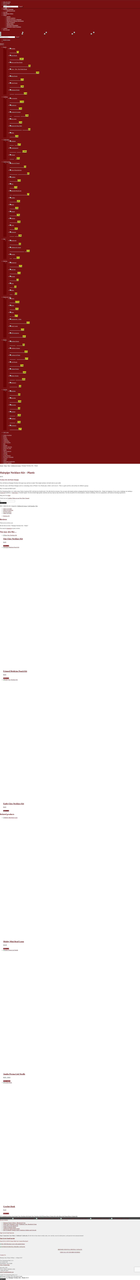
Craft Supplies (7, 161)
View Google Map (5, 1265)
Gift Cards (6, 432)
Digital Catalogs (7, 463)
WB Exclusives (7, 451)
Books (5, 340)
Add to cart (3, 503)
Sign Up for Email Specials (7, 1238)
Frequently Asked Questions (13, 27)
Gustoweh (2, 492)
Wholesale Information (12, 25)
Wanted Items (9, 24)
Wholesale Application (9, 461)
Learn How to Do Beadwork (10, 1225)
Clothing (5, 97)
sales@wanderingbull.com (7, 1272)
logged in (9, 528)
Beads (4, 47)
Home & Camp (7, 297)
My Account (6, 29)
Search (17, 37)
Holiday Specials (7, 447)
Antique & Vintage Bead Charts (11, 1228)
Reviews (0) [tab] (6, 516)
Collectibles (6, 139)
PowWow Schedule (8, 9)
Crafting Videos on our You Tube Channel (18, 498)
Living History (7, 455)
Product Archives (10, 18)
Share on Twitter (7, 509)
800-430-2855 (7, 2)
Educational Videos (8, 13)
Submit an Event (10, 10)
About (4, 15)
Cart (4, 8)
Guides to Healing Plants (9, 1227)
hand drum (15, 492)
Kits (4, 239)
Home (1, 465)
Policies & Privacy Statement (13, 19)
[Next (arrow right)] (137, 640)
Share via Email (7, 513)
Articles (8, 16)
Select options (6, 1081)
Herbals (5, 261)
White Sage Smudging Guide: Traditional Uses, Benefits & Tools (20, 1224)
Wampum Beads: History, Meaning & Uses (14, 1223)
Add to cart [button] (6, 546)
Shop (5, 465)
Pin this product (7, 511)
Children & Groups (16, 465)
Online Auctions (7, 435)
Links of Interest (10, 22)
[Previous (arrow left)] (3, 640)
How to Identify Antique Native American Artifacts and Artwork (19, 1230)
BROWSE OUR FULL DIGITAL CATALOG (70, 1249)
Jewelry (5, 389)
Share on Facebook (8, 510)
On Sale (5, 12)
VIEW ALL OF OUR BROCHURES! (70, 1252)
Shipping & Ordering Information (15, 21)
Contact (5, 28)
